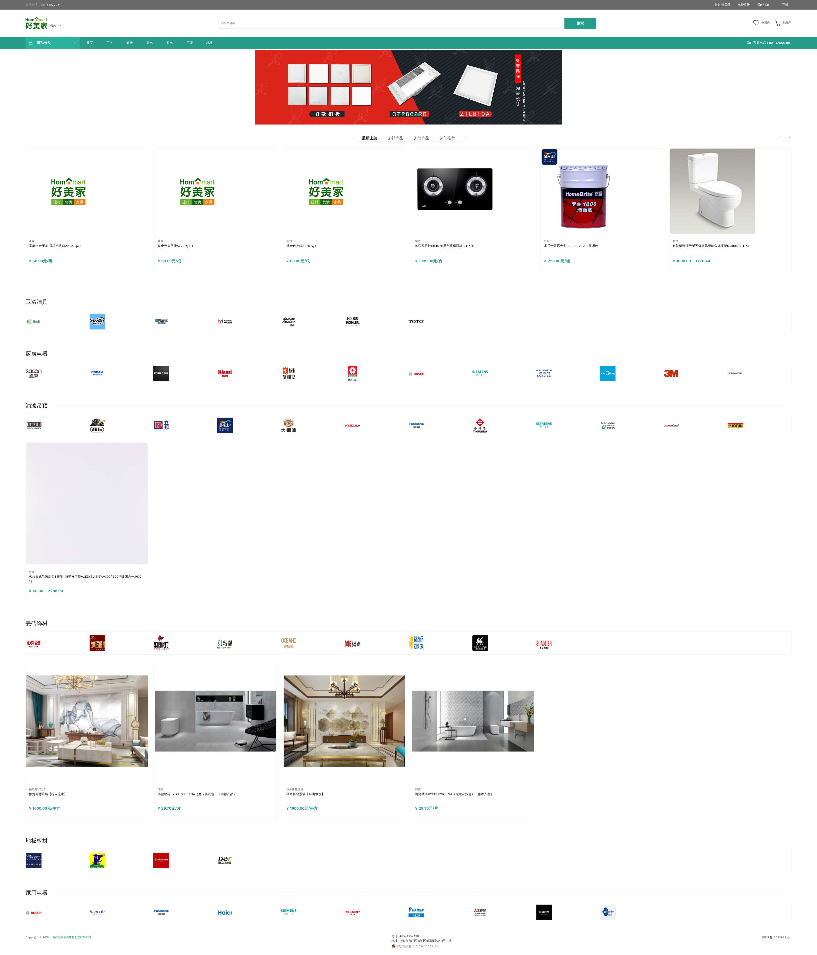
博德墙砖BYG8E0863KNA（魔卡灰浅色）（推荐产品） (197, 794)
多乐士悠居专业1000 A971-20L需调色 (536, 246)
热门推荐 (447, 138)
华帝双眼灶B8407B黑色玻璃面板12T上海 (409, 246)
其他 (126, 241)
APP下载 (782, 4)
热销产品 (395, 138)
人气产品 (421, 138)
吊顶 (189, 43)
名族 (31, 571)
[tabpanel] (408, 87)
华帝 (383, 241)
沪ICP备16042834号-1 (776, 937)
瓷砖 (129, 43)
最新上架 (369, 138)
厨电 (149, 43)
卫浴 (109, 43)
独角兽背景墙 (37, 789)
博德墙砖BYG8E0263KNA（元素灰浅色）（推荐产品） (454, 794)
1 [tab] (398, 114)
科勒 (640, 241)
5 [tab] (418, 114)
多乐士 (513, 241)
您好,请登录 (722, 4)
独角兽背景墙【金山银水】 (305, 794)
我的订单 (763, 4)
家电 (169, 43)
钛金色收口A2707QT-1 (268, 246)
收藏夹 (765, 22)
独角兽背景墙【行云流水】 (48, 794)
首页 (89, 43)
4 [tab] (413, 114)
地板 (209, 43)
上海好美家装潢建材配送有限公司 (70, 937)
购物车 (787, 22)
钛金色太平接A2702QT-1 (140, 246)
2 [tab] (403, 114)
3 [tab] (408, 114)
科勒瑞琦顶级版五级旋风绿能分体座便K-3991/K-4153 (676, 246)
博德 (160, 789)
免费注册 (744, 4)
